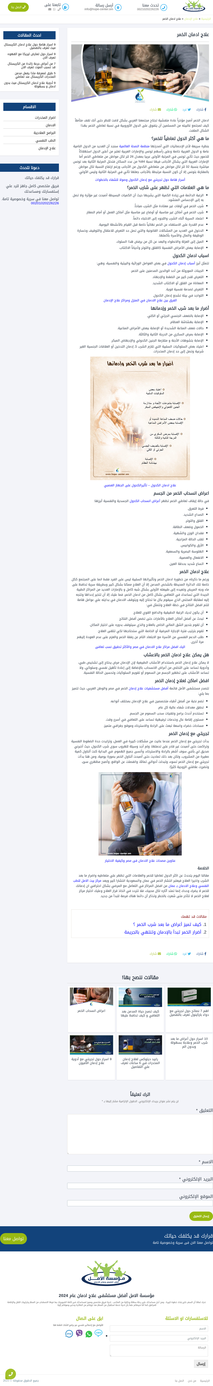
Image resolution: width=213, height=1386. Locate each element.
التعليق (204, 1110)
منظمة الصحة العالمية (134, 146)
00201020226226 (45, 203)
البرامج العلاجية (45, 133)
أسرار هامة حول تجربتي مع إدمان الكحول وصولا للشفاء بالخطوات (140, 180)
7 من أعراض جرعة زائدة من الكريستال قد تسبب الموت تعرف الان (32, 65)
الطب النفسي (46, 140)
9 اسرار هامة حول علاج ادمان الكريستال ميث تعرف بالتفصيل (30, 46)
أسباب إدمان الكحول (181, 263)
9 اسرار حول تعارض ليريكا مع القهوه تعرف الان (31, 55)
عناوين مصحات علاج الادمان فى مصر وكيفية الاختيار (140, 861)
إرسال (201, 1363)
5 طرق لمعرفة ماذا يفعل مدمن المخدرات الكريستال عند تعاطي (35, 75)
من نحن (192, 1380)
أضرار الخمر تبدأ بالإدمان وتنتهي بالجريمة (162, 932)
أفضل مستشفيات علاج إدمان (148, 688)
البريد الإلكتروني (196, 1179)
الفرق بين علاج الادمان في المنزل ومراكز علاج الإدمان (140, 300)
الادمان (51, 125)
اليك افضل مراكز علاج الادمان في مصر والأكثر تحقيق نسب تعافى (140, 647)
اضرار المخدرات (45, 117)
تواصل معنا (13, 1239)
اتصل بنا (16, 7)
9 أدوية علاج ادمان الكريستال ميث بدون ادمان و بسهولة (30, 84)
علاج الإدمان (191, 18)
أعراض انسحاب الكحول (145, 501)
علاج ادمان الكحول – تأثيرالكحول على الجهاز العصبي (140, 485)
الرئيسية (206, 18)
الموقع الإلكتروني (196, 1196)
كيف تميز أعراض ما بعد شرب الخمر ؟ (167, 924)
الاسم (206, 1162)
